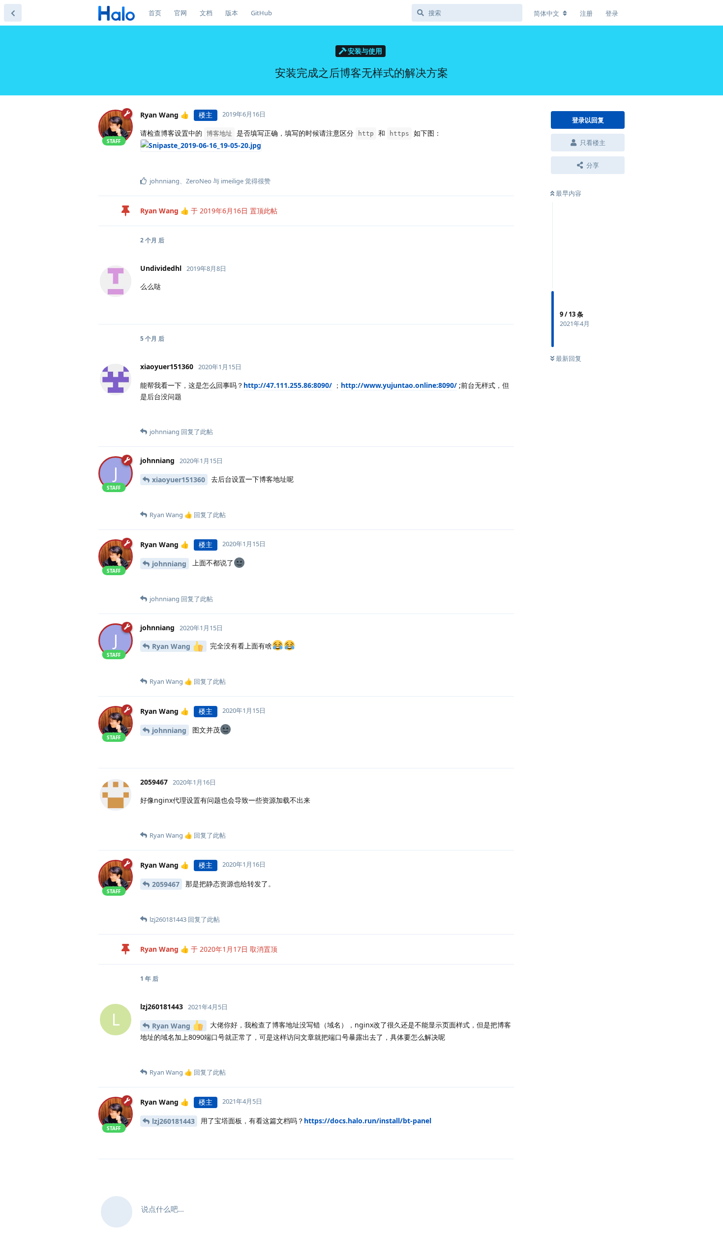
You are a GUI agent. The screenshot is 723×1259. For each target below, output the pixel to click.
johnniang (169, 563)
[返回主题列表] (13, 13)
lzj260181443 (173, 1121)
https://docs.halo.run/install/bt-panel (367, 1120)
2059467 (166, 884)
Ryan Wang (172, 646)
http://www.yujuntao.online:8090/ (399, 385)
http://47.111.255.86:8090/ (287, 385)
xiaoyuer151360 (178, 479)
